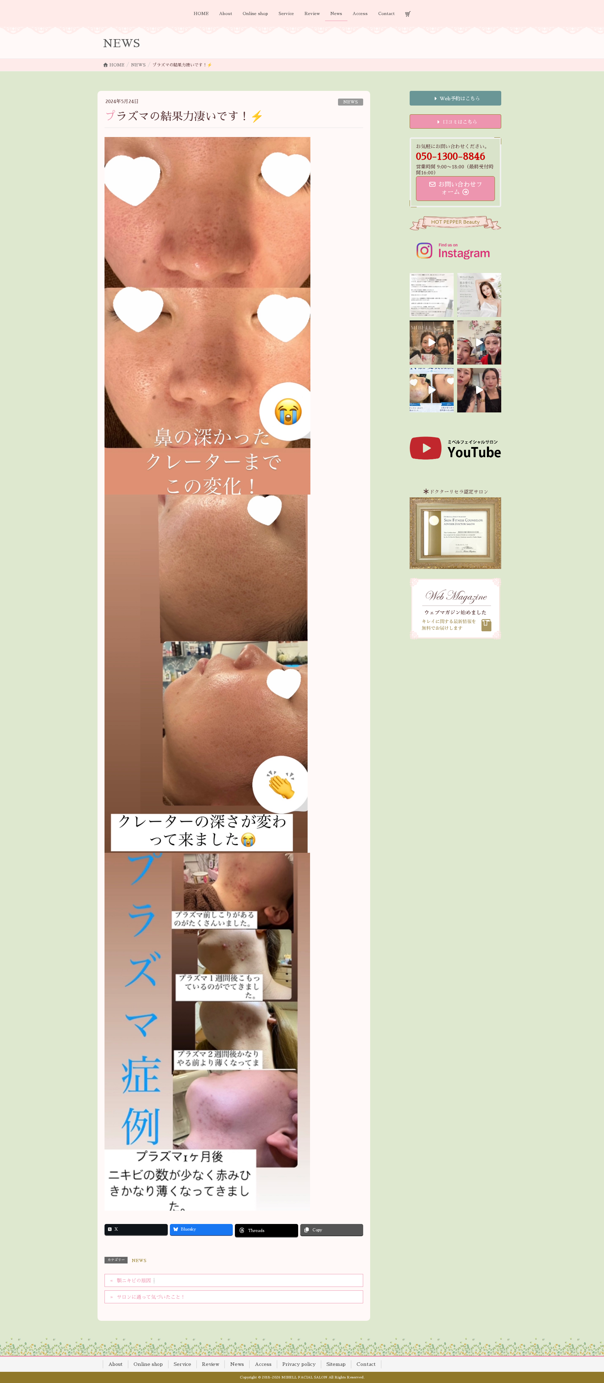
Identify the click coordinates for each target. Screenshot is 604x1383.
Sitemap (336, 1364)
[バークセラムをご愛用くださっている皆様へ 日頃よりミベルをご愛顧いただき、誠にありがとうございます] (432, 295)
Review (210, 1364)
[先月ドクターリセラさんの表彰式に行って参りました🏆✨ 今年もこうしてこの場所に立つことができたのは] (432, 342)
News (237, 1364)
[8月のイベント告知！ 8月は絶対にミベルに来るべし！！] (479, 342)
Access (263, 1364)
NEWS (350, 102)
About (115, 1364)
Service (182, 1364)
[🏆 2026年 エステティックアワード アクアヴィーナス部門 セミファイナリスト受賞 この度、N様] (432, 390)
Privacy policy (299, 1364)
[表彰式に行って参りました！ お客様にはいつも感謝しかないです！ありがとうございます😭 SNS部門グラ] (479, 390)
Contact (366, 1364)
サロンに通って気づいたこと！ (151, 1297)
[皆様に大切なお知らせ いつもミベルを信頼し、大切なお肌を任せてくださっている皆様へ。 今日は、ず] (479, 295)
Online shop (148, 1364)
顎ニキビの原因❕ (137, 1280)
